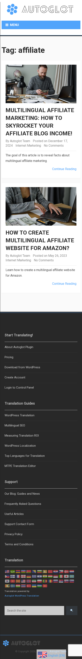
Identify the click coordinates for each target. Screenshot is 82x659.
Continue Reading (64, 169)
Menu (14, 25)
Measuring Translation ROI (22, 435)
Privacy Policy (13, 534)
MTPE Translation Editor (20, 466)
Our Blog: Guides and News (22, 493)
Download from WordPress (22, 367)
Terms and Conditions (19, 544)
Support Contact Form (19, 524)
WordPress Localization (20, 445)
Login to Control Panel (19, 387)
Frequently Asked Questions (23, 504)
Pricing (9, 357)
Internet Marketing (28, 145)
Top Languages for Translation (25, 456)
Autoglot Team (20, 141)
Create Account (15, 377)
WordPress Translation (19, 415)
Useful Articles (14, 514)
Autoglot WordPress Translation (22, 595)
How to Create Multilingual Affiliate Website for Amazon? (40, 240)
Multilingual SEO (15, 425)
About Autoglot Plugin (19, 347)
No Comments (54, 145)
